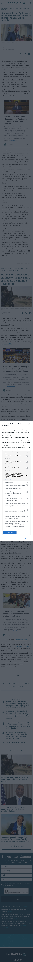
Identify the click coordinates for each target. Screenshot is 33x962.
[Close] (29, 424)
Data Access (16, 538)
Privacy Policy (25, 538)
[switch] (27, 456)
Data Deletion (7, 538)
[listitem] (16, 452)
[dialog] (16, 481)
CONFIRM (10, 532)
